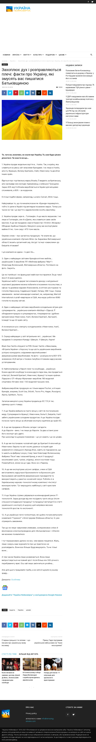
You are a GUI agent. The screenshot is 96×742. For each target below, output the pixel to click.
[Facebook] (88, 1)
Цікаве (61, 55)
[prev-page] (29, 687)
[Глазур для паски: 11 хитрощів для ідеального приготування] (53, 664)
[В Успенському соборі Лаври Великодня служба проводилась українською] (32, 664)
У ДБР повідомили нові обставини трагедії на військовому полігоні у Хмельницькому (80, 99)
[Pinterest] (15, 92)
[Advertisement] (65, 9)
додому (4, 61)
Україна (16, 55)
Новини (6, 55)
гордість (12, 610)
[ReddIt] (44, 92)
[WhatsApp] (21, 92)
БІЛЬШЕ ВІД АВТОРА (28, 654)
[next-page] (33, 687)
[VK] (33, 92)
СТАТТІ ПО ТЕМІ (9, 654)
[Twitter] (92, 1)
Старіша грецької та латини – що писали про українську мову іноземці (16, 643)
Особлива (15, 579)
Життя (26, 55)
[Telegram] (27, 92)
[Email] (38, 92)
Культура (37, 55)
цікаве (28, 610)
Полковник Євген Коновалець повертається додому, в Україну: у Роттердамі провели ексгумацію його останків (80, 74)
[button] (91, 55)
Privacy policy (31, 713)
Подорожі (50, 55)
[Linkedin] (50, 92)
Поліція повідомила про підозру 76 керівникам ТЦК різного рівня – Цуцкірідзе (80, 87)
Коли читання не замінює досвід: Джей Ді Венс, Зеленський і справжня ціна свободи (11, 678)
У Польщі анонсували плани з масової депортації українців (78, 124)
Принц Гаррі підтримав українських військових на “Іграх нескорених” (48, 643)
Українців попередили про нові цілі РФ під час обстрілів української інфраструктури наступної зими (78, 112)
